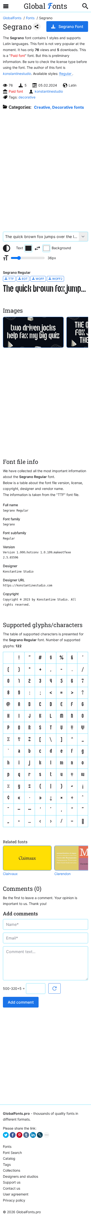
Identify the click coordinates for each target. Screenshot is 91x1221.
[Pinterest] (19, 1135)
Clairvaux (10, 874)
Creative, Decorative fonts (59, 107)
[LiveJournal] (40, 1135)
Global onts (45, 6)
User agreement (15, 1194)
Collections (11, 1170)
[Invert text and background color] (37, 248)
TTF (11, 279)
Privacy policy (14, 1200)
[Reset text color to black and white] (6, 248)
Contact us (11, 1188)
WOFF (39, 279)
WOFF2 (56, 279)
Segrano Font (70, 26)
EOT (24, 279)
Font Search (12, 1152)
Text (19, 248)
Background (61, 248)
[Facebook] (13, 1135)
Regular (65, 73)
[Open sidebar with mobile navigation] (6, 6)
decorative (26, 97)
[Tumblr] (26, 1135)
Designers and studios (20, 1176)
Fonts (7, 1146)
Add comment (21, 1002)
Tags (7, 1164)
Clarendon (62, 874)
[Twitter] (6, 1135)
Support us (11, 1182)
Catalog (9, 1158)
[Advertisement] (45, 168)
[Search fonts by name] (85, 6)
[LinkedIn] (33, 1135)
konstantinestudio (17, 73)
